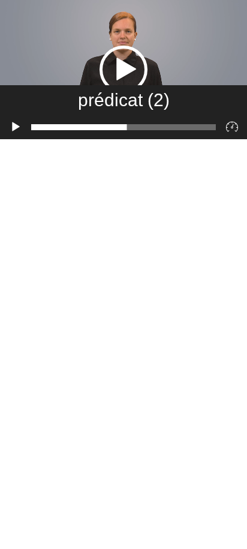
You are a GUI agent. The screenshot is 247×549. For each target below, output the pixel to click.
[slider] (123, 127)
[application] (123, 69)
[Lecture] (16, 127)
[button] (123, 70)
